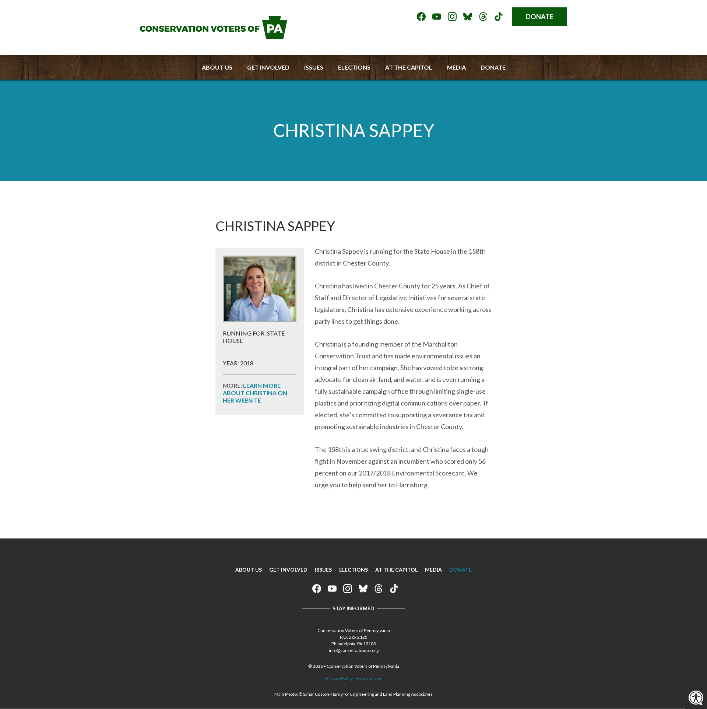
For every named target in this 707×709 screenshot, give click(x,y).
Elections (354, 67)
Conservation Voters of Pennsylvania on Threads (483, 16)
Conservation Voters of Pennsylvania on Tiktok (498, 16)
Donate (539, 17)
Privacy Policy (339, 678)
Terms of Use (368, 678)
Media (456, 67)
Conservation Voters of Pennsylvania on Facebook (421, 16)
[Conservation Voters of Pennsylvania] (213, 36)
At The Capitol (408, 67)
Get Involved (268, 67)
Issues (313, 67)
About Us (217, 67)
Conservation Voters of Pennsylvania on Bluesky (467, 16)
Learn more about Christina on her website (255, 393)
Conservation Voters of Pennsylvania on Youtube (436, 16)
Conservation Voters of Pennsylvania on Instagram (452, 16)
